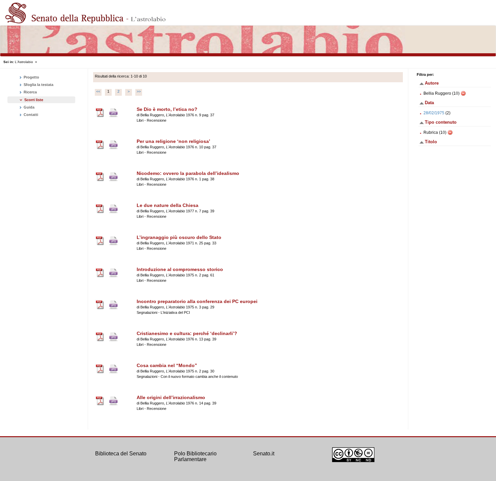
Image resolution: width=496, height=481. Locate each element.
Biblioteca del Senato (120, 453)
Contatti (30, 115)
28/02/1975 (433, 113)
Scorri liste (33, 100)
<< (98, 91)
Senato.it (263, 453)
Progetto (31, 77)
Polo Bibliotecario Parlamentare (195, 456)
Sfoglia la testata (38, 85)
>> (139, 91)
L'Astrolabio (24, 62)
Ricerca (30, 92)
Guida (28, 107)
